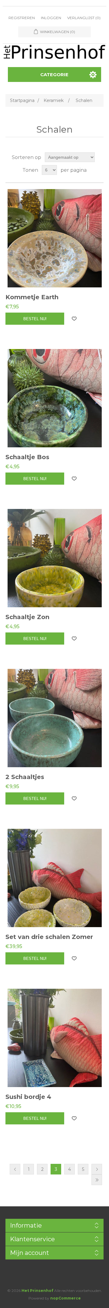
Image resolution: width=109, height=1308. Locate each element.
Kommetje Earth (31, 297)
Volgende (96, 1169)
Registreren (21, 17)
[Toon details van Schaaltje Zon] (54, 558)
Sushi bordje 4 (28, 1096)
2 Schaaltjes (24, 777)
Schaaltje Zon (27, 617)
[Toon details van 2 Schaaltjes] (54, 718)
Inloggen (51, 17)
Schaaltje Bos (27, 457)
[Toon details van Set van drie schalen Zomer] (54, 878)
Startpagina (22, 100)
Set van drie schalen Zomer (49, 936)
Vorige (15, 1169)
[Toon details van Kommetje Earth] (54, 238)
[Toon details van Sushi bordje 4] (54, 1038)
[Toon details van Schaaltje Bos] (54, 398)
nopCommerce (65, 1298)
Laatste (96, 1179)
